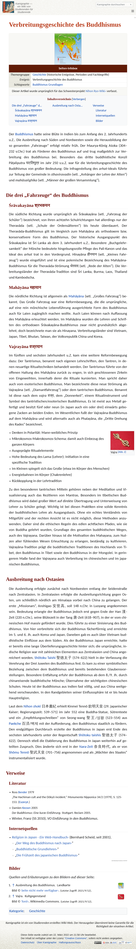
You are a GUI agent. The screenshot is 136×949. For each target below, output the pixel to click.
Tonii (24, 901)
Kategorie (16, 911)
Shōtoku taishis (90, 735)
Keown (26, 808)
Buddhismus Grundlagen (48, 84)
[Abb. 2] (122, 452)
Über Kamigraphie (46, 942)
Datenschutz (27, 942)
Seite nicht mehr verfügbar (39, 890)
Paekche (15, 724)
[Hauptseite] (8, 7)
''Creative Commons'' (75, 938)
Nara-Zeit (86, 747)
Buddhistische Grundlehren (36, 849)
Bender (22, 792)
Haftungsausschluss (70, 942)
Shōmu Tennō (19, 752)
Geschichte (39, 74)
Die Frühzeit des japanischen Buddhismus (46, 855)
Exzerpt (23, 802)
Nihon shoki (32, 706)
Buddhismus (24, 134)
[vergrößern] (133, 450)
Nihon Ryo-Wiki (95, 91)
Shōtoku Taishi (45, 658)
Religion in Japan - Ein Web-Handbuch (40, 837)
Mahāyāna (76, 296)
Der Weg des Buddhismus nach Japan (43, 843)
